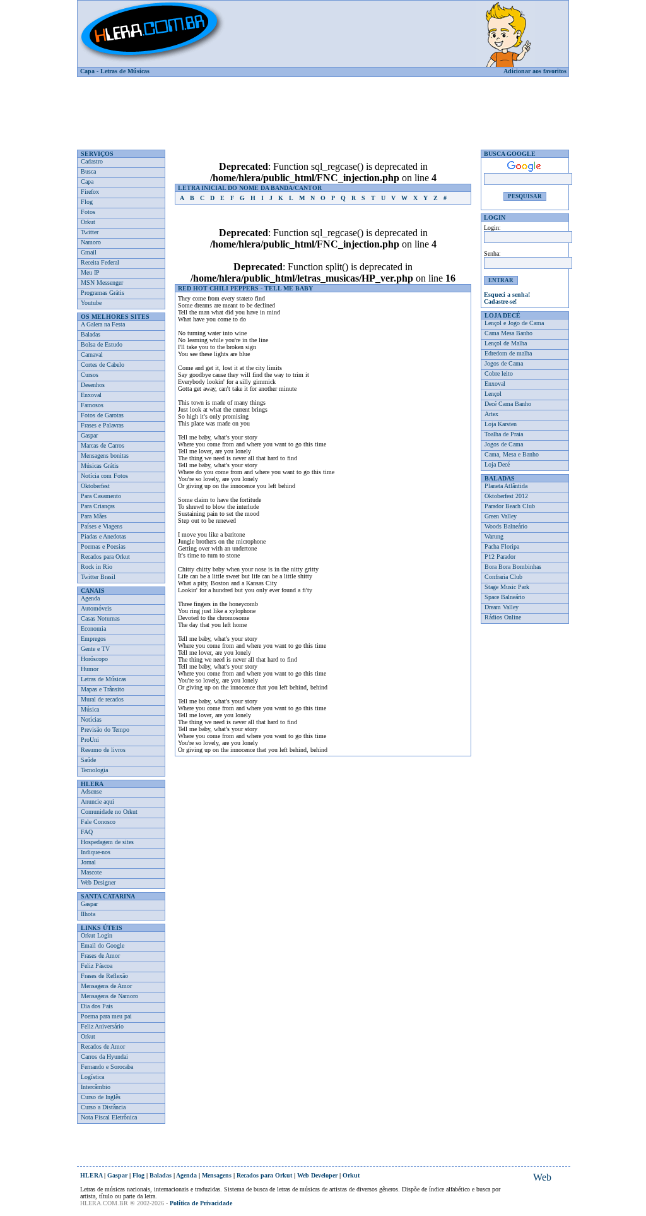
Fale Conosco (98, 821)
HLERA (91, 1175)
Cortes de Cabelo (102, 364)
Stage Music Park (506, 586)
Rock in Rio (96, 566)
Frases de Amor (100, 955)
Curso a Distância (103, 1107)
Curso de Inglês (100, 1097)
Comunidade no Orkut (109, 811)
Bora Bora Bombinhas (512, 566)
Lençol (493, 393)
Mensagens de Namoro (109, 995)
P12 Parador (499, 556)
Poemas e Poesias (103, 546)
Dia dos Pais (97, 1006)
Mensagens (217, 1175)
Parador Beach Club (509, 506)
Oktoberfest (95, 485)
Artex (491, 413)
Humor (89, 668)
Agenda (90, 598)
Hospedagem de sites (107, 841)
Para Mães (94, 516)
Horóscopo (94, 658)
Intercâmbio (95, 1086)
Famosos (92, 405)
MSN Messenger (102, 282)
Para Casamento (101, 495)
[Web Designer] (541, 1177)
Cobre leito (498, 373)
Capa (87, 71)
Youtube (91, 302)
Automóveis (96, 608)
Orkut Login (96, 935)
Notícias (91, 719)
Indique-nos (95, 852)
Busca (88, 171)
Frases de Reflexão (104, 975)
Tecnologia (94, 769)
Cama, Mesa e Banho (511, 454)
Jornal (88, 862)
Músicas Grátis (100, 465)
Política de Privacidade (201, 1203)
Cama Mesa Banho (508, 333)
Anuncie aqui (97, 801)
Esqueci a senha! (507, 294)
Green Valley (500, 516)
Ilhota (88, 913)
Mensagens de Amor (106, 985)
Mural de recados (102, 699)
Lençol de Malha (505, 343)
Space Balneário (504, 596)
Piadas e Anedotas (103, 536)
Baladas (90, 334)
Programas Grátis (102, 292)
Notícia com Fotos (104, 475)
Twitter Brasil (98, 576)
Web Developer (317, 1175)
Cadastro (92, 161)
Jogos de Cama (503, 363)
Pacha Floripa (501, 546)
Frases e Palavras (102, 425)
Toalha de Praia (503, 434)
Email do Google (102, 945)
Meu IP (90, 272)
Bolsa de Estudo (101, 344)
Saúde (88, 759)
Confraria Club (503, 576)
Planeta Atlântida (505, 485)
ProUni (90, 739)
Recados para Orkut (105, 556)
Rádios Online (502, 617)
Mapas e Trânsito (102, 689)
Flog (87, 201)
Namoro (91, 242)
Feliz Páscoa (96, 965)
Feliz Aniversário (102, 1026)
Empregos (93, 638)
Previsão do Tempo (105, 729)
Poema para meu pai (106, 1016)
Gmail (89, 252)
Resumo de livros (103, 749)
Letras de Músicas (125, 71)
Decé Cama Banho (507, 403)
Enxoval (91, 394)
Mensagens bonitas (105, 455)
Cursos (89, 374)
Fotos (88, 211)
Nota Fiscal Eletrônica (109, 1117)
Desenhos (93, 384)
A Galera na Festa (103, 324)
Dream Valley (501, 607)
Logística (92, 1076)
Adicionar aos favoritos (535, 71)
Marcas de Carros (102, 445)
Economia (93, 628)
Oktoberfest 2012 (506, 495)
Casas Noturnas (100, 618)
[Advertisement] (323, 108)
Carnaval (92, 354)
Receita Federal (100, 262)
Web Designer (98, 882)
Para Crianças (98, 506)
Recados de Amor (103, 1046)
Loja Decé (497, 464)
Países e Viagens (101, 526)
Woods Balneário (505, 526)
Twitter (89, 232)
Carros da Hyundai (104, 1056)
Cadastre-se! (500, 301)
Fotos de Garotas (102, 415)
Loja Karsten (500, 423)
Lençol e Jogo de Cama (514, 322)
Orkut (88, 221)
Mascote (91, 872)
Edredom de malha (508, 353)
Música (90, 709)
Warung (493, 536)
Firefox (90, 191)
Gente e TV (95, 648)
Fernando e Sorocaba (107, 1066)
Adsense (91, 791)
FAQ (87, 831)
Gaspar (89, 435)
